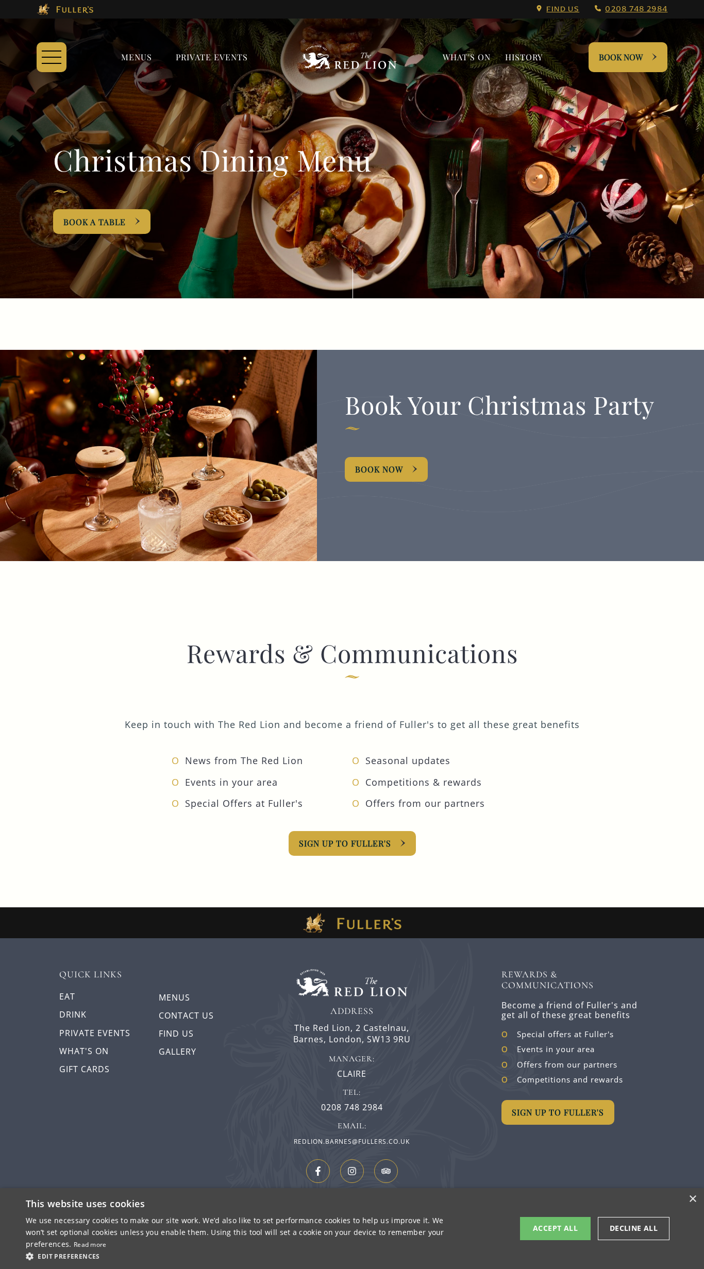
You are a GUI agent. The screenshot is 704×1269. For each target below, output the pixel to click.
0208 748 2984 (636, 8)
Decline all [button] (634, 1228)
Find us (562, 8)
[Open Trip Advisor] (386, 1171)
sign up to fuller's (345, 843)
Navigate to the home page (349, 57)
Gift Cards (84, 1069)
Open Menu (51, 57)
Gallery (177, 1051)
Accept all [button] (555, 1228)
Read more (90, 1244)
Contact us (186, 1015)
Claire (351, 1074)
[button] (236, 1255)
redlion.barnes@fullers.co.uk (352, 1141)
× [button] (692, 1199)
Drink (73, 1014)
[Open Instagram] (352, 1171)
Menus (136, 57)
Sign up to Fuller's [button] (558, 1112)
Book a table (94, 221)
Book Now (621, 57)
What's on (467, 57)
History (524, 57)
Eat (67, 996)
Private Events (212, 57)
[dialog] (352, 1228)
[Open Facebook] (318, 1171)
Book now (379, 469)
